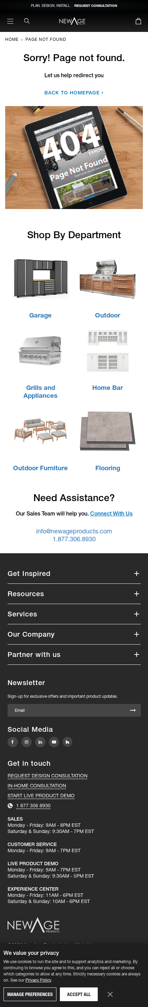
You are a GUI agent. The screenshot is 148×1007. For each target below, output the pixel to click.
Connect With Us (111, 513)
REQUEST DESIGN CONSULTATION (47, 776)
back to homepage (72, 93)
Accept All (79, 994)
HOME (12, 39)
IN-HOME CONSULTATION (37, 786)
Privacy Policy (38, 980)
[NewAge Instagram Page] (26, 742)
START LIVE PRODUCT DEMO (41, 795)
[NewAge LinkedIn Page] (40, 742)
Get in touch (29, 763)
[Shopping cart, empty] (138, 22)
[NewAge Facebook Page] (13, 742)
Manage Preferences (30, 994)
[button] (74, 573)
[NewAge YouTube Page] (54, 742)
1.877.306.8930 (74, 539)
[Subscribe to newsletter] (133, 711)
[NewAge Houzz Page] (67, 742)
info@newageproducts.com (74, 531)
